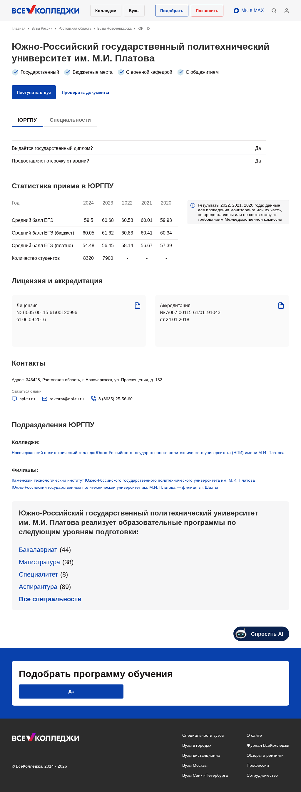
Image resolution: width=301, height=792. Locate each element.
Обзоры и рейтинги (265, 755)
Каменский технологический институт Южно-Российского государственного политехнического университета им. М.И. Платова (133, 480)
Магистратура (39, 562)
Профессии (258, 765)
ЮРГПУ (27, 120)
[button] (171, 10)
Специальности (70, 120)
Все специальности (50, 599)
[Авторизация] (286, 11)
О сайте (254, 735)
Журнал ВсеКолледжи (268, 745)
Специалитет (38, 574)
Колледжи (105, 10)
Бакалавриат (38, 549)
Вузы (134, 10)
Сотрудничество (262, 775)
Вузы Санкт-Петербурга (205, 775)
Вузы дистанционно (201, 755)
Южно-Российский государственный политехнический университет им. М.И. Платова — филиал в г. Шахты (115, 487)
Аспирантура (38, 586)
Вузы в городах (196, 745)
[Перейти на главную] (46, 10)
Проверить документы (85, 92)
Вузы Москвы (195, 765)
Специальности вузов (203, 735)
